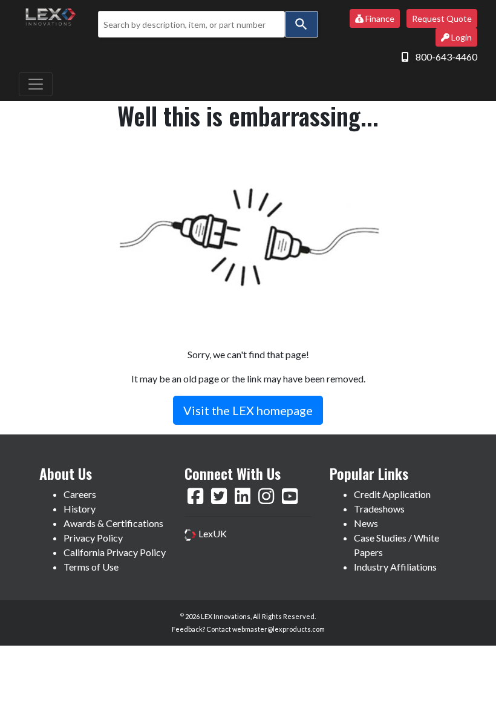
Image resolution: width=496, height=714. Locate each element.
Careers (80, 494)
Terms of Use (91, 566)
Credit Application (392, 494)
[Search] (302, 24)
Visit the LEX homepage (248, 410)
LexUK (212, 533)
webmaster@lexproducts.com (278, 629)
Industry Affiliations (395, 566)
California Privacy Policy (115, 552)
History (80, 508)
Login (460, 37)
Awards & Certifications (113, 523)
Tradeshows (379, 508)
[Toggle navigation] (36, 84)
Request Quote (442, 18)
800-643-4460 (446, 56)
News (366, 523)
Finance (379, 18)
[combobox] (191, 24)
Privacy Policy (93, 537)
